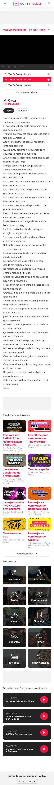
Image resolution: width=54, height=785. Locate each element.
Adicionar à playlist (48, 74)
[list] (27, 79)
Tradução (22, 110)
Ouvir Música (27, 3)
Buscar (49, 3)
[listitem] (27, 74)
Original (9, 110)
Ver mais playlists (25, 553)
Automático (28, 781)
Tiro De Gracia (11, 103)
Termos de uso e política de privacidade (27, 776)
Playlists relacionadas (16, 415)
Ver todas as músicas (27, 92)
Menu (5, 3)
